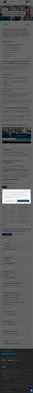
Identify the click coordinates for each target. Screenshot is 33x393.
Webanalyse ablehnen (10, 200)
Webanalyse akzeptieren (23, 200)
